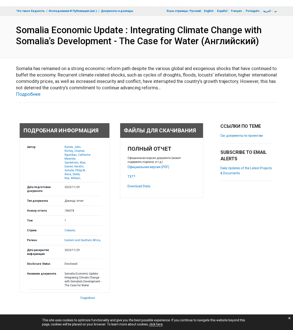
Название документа (41, 273)
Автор (31, 147)
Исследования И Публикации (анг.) (73, 11)
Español (222, 11)
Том (30, 220)
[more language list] (275, 11)
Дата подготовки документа (39, 189)
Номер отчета (37, 210)
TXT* (131, 176)
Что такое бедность (30, 11)
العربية (267, 11)
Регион (32, 240)
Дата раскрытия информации (38, 252)
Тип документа (37, 200)
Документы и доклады (117, 11)
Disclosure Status (38, 263)
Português (253, 11)
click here (156, 324)
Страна (31, 230)
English (208, 11)
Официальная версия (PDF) (148, 167)
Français (236, 11)
